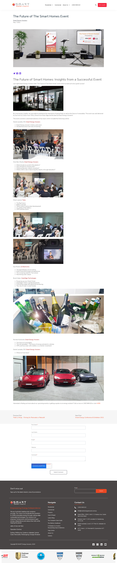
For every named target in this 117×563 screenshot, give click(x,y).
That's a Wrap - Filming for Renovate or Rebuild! (29, 417)
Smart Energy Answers (20, 20)
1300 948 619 (82, 507)
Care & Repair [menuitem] (51, 515)
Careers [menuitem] (50, 536)
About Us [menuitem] (50, 533)
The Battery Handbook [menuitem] (54, 523)
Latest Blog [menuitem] (51, 518)
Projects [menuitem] (50, 512)
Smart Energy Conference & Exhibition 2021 (89, 417)
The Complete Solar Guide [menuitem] (55, 520)
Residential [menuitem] (51, 507)
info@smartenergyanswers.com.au (87, 511)
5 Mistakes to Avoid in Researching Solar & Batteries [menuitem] (56, 527)
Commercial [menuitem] (51, 510)
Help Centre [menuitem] (51, 530)
